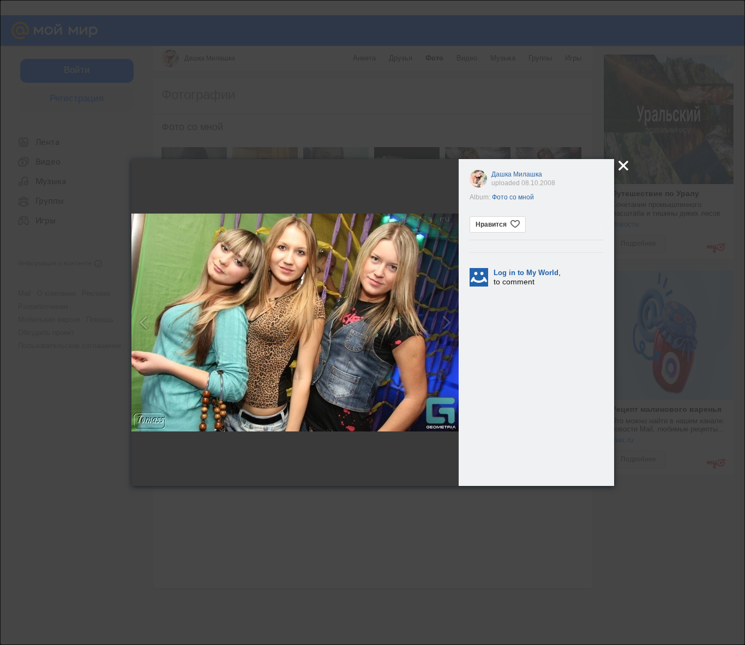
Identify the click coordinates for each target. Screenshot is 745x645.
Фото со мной (513, 197)
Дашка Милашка (516, 174)
